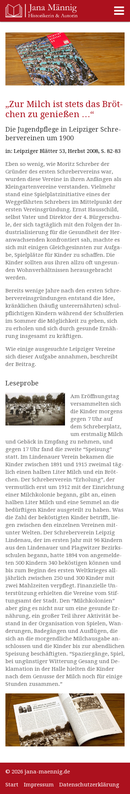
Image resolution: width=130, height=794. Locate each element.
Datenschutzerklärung (89, 784)
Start (11, 784)
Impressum (39, 784)
